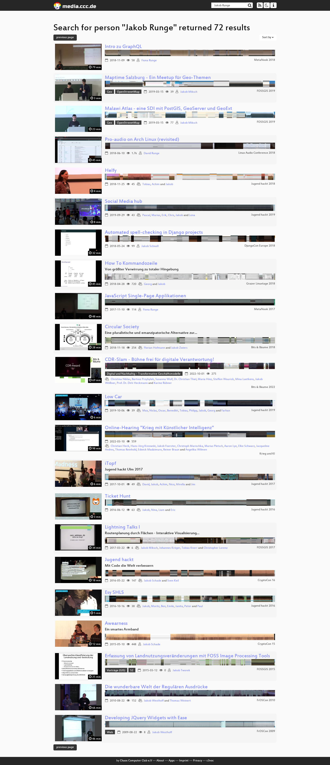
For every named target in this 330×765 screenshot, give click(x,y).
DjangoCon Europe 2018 (259, 245)
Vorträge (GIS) (116, 670)
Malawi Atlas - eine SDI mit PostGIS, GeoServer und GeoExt (168, 109)
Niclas (153, 410)
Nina (154, 510)
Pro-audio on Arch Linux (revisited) (142, 140)
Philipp (193, 410)
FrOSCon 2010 (266, 700)
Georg (148, 284)
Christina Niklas (120, 379)
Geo (109, 92)
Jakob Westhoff (154, 700)
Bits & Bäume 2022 (263, 387)
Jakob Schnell (149, 246)
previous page (65, 37)
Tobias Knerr (190, 548)
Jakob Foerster (166, 446)
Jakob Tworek (181, 670)
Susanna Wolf (164, 379)
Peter (187, 606)
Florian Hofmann (154, 348)
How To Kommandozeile (131, 264)
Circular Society (122, 327)
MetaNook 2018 (264, 60)
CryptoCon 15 (266, 644)
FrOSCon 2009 (266, 731)
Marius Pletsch (214, 446)
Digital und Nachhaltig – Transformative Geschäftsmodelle (143, 374)
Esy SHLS (114, 593)
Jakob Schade (152, 580)
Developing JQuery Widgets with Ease (146, 718)
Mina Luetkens (244, 379)
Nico (172, 484)
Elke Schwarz (246, 446)
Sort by (267, 37)
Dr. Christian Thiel (185, 379)
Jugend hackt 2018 (263, 184)
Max (145, 410)
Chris (171, 215)
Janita (179, 606)
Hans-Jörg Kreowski (143, 446)
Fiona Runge (149, 60)
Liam (161, 510)
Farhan (225, 410)
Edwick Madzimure (150, 449)
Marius (156, 215)
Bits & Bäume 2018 (263, 347)
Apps (172, 760)
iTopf (110, 464)
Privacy (197, 760)
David (146, 484)
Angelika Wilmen (196, 449)
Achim (156, 184)
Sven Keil (173, 580)
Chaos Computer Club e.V (136, 760)
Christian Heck (120, 446)
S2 (131, 670)
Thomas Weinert (180, 700)
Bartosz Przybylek (143, 379)
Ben (163, 606)
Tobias (146, 184)
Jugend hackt (119, 560)
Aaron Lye (230, 446)
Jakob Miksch (188, 92)
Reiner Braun (171, 449)
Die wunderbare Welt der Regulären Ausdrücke (156, 687)
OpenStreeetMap (128, 92)
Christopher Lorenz (216, 548)
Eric (173, 510)
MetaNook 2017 (264, 309)
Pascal (146, 215)
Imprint (184, 760)
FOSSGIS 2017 (266, 547)
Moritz (155, 606)
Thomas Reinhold (125, 449)
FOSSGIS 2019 (266, 91)
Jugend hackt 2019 (263, 214)
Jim (193, 484)
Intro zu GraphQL (123, 47)
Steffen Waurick (223, 379)
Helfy (111, 171)
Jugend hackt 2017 (263, 484)
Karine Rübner (163, 383)
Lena (192, 215)
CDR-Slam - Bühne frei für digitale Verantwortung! (159, 360)
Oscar (162, 410)
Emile (170, 606)
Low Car (113, 397)
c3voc (210, 760)
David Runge (151, 153)
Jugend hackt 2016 (263, 509)
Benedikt (172, 410)
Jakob (169, 184)
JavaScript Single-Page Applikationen (145, 296)
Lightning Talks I (122, 527)
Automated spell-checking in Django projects (154, 233)
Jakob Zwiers (179, 348)
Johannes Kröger (169, 548)
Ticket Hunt (117, 496)
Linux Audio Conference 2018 (256, 153)
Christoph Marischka (190, 446)
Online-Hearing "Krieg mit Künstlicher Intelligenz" (159, 428)
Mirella (180, 484)
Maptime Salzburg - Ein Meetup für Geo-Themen (158, 78)
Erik (164, 215)
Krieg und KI (267, 453)
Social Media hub (123, 202)
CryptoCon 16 (266, 580)
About (160, 760)
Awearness (116, 624)
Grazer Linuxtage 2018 (260, 283)
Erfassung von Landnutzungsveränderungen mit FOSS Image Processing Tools (187, 656)
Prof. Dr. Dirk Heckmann (132, 383)
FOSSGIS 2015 (266, 669)
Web (110, 732)
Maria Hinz (205, 379)
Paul (200, 606)
